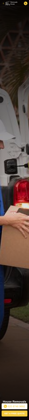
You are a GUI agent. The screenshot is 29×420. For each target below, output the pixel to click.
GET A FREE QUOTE (14, 413)
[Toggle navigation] (3, 3)
